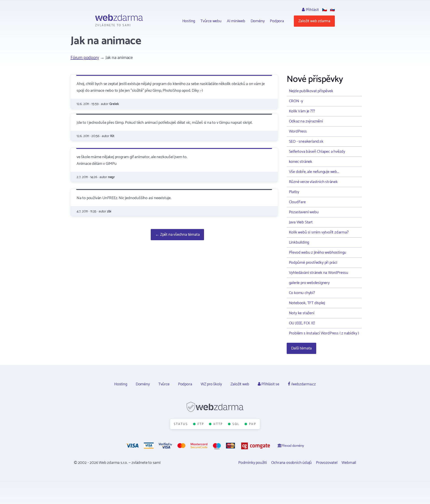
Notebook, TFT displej (307, 303)
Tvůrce (164, 384)
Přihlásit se (269, 384)
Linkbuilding (299, 242)
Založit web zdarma (314, 21)
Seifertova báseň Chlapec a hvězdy (317, 151)
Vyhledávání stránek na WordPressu (318, 272)
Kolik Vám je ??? (302, 111)
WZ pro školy (211, 384)
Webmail (349, 462)
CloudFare (297, 202)
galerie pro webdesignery (309, 282)
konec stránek (300, 161)
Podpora (277, 21)
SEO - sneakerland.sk (306, 141)
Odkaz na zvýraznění (306, 121)
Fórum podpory (85, 57)
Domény (258, 21)
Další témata (301, 348)
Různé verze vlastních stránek (313, 182)
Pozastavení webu (304, 212)
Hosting (188, 21)
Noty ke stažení (301, 313)
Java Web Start (301, 222)
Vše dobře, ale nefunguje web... (314, 171)
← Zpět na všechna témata (177, 234)
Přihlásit (312, 10)
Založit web (239, 384)
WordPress (298, 131)
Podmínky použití (252, 462)
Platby (294, 192)
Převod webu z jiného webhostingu (317, 252)
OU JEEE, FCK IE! (302, 323)
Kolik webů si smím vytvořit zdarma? (318, 232)
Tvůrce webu (210, 21)
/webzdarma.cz (303, 384)
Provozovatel (327, 462)
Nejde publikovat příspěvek (311, 91)
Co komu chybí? (302, 293)
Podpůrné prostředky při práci (313, 262)
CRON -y (296, 101)
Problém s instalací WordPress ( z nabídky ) (324, 333)
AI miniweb (236, 21)
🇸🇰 (332, 10)
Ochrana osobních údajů (291, 462)
